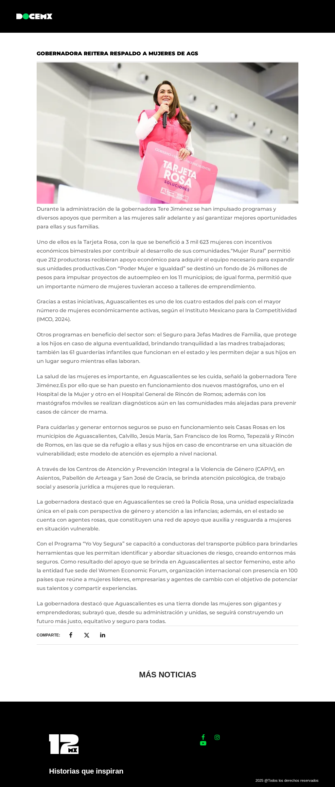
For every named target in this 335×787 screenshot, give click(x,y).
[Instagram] (217, 737)
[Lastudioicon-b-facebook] (203, 737)
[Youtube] (203, 743)
